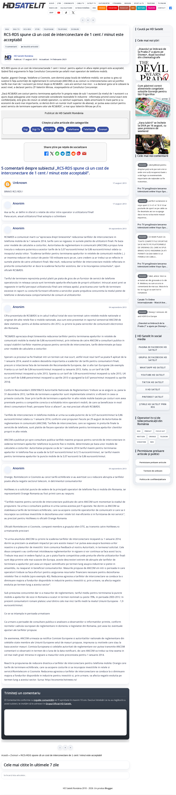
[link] (152, 62)
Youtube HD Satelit (153, 374)
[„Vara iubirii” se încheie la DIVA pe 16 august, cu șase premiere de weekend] (152, 144)
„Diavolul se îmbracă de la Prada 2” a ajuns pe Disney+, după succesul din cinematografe (152, 53)
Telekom (151, 8)
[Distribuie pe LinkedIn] (68, 154)
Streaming (117, 3)
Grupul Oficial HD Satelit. (59, 703)
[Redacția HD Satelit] (8, 57)
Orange (102, 8)
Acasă (51, 3)
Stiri (37, 29)
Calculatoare (66, 8)
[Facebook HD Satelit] (170, 8)
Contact (161, 8)
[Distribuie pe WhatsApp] (57, 154)
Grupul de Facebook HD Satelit (153, 359)
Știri (59, 3)
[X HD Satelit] (73, 13)
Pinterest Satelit (153, 397)
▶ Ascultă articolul (30, 46)
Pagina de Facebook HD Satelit (153, 348)
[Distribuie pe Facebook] (46, 154)
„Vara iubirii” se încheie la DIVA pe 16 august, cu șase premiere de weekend (152, 127)
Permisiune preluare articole (153, 462)
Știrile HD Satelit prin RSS (152, 405)
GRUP (51, 12)
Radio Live (53, 8)
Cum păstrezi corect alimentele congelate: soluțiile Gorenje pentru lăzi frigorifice (152, 90)
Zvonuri (75, 29)
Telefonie (151, 3)
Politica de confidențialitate (153, 479)
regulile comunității (44, 700)
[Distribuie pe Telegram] (63, 154)
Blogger (109, 788)
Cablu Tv (80, 3)
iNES (133, 8)
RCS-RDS (27, 29)
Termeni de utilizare (152, 470)
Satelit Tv (91, 3)
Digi (7, 29)
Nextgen (141, 8)
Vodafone (112, 8)
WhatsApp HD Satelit (153, 367)
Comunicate (69, 3)
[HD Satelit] (24, 5)
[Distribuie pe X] (52, 154)
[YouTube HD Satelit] (58, 13)
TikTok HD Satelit (153, 382)
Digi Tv (16, 29)
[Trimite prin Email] (84, 154)
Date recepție (104, 3)
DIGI (94, 8)
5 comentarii (11, 46)
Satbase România (82, 8)
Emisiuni (127, 3)
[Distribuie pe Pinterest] (79, 154)
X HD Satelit (152, 389)
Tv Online (162, 3)
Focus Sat (124, 8)
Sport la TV (139, 3)
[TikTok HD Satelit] (66, 13)
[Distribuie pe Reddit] (73, 154)
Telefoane (49, 29)
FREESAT (148, 431)
